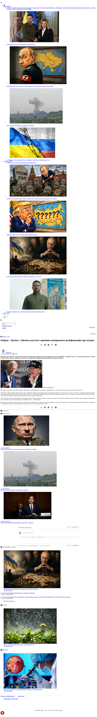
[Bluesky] (44, 344)
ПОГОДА (24, 9)
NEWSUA (9, 352)
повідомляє (49, 387)
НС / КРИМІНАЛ (58, 8)
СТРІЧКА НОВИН (12, 8)
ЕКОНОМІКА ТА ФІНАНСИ (31, 8)
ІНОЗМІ (33, 162)
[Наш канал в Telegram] (48, 706)
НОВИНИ (6, 6)
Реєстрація (92, 327)
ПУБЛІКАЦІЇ (7, 161)
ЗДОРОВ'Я (19, 9)
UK (91, 333)
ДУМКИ (9, 162)
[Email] (55, 344)
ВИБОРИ (50, 8)
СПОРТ (14, 9)
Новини (4, 336)
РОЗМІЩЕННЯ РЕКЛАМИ (11, 699)
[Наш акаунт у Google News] (52, 706)
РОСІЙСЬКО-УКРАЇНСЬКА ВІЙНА (75, 8)
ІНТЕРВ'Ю (23, 162)
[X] (41, 344)
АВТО (10, 9)
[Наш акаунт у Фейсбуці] (44, 706)
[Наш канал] (56, 706)
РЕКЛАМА (7, 313)
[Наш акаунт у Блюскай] (41, 706)
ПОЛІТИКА (20, 8)
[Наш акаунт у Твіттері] (37, 706)
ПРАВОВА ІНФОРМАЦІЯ (8, 696)
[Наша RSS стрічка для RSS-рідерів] (60, 706)
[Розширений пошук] (5, 317)
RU (95, 333)
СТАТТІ (13, 162)
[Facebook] (52, 344)
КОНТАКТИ (21, 696)
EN (93, 333)
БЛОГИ (18, 162)
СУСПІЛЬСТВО (43, 8)
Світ (8, 336)
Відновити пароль (7, 326)
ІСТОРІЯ (28, 162)
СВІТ (64, 8)
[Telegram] (48, 344)
